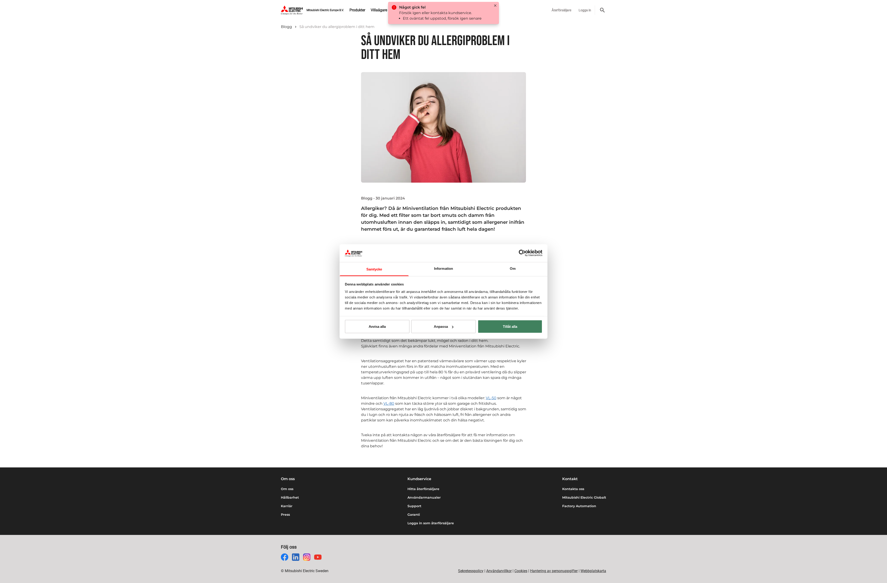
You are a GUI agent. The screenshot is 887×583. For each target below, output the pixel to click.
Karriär (286, 506)
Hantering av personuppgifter (554, 571)
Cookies (520, 571)
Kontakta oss (573, 489)
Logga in (585, 10)
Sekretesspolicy (470, 571)
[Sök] (602, 10)
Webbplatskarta (593, 571)
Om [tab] (513, 268)
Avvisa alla (377, 326)
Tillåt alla (510, 326)
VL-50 (491, 398)
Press (285, 514)
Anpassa (441, 326)
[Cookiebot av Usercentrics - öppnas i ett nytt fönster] (522, 253)
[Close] (495, 5)
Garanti (413, 514)
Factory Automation (579, 506)
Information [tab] (443, 268)
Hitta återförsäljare (423, 489)
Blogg (286, 27)
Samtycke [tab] (374, 269)
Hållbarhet (290, 497)
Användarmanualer (424, 497)
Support (414, 506)
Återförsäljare (561, 10)
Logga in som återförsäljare (430, 523)
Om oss (287, 489)
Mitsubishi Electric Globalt (584, 497)
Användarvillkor (499, 571)
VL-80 (388, 403)
